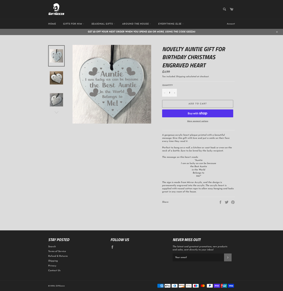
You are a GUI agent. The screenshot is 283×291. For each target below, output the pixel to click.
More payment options (197, 121)
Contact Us (54, 270)
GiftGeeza (60, 286)
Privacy (52, 266)
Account (231, 24)
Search (52, 246)
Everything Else (170, 24)
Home (52, 24)
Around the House (136, 24)
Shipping (180, 77)
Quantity (167, 85)
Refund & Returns (58, 256)
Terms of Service (57, 251)
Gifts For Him (73, 24)
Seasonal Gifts (102, 24)
